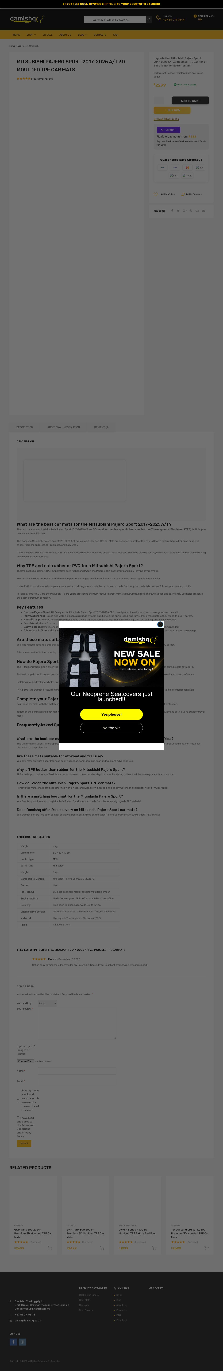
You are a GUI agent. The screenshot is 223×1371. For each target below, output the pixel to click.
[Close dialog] (160, 624)
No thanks (112, 727)
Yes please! (111, 714)
